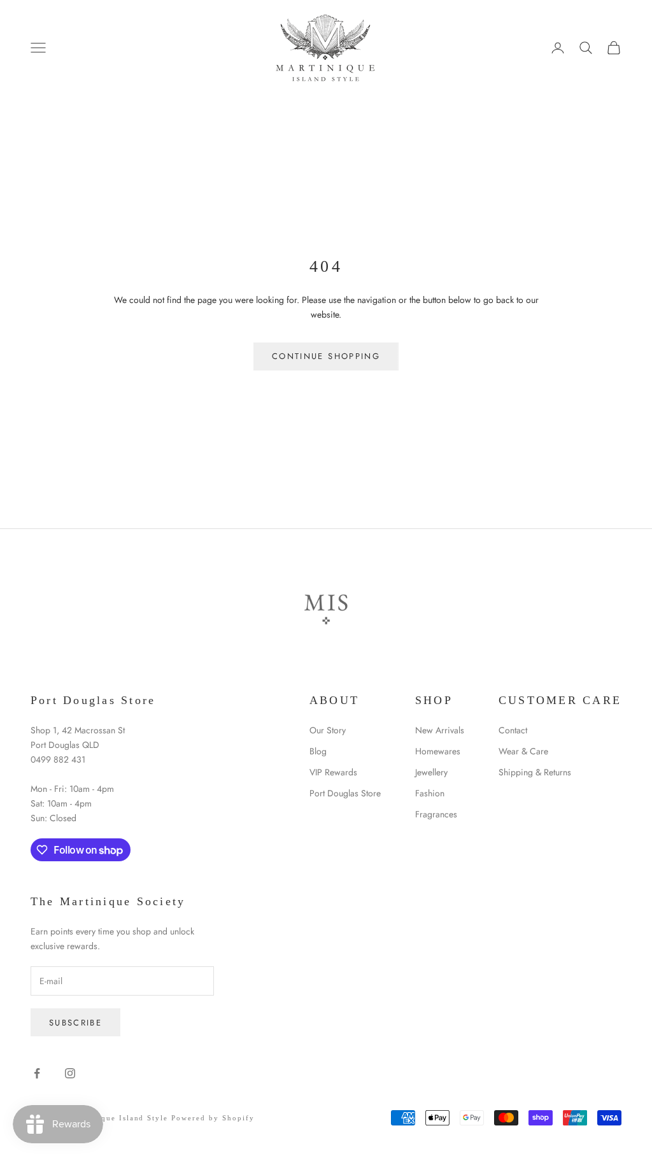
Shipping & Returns (535, 772)
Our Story (327, 730)
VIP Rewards (333, 772)
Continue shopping (326, 356)
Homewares (437, 751)
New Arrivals (439, 730)
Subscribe (75, 1023)
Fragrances (436, 814)
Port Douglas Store (345, 793)
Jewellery (431, 772)
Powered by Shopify (213, 1118)
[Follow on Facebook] (37, 1073)
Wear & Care (523, 751)
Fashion (429, 793)
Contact (513, 730)
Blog (318, 751)
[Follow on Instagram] (70, 1073)
